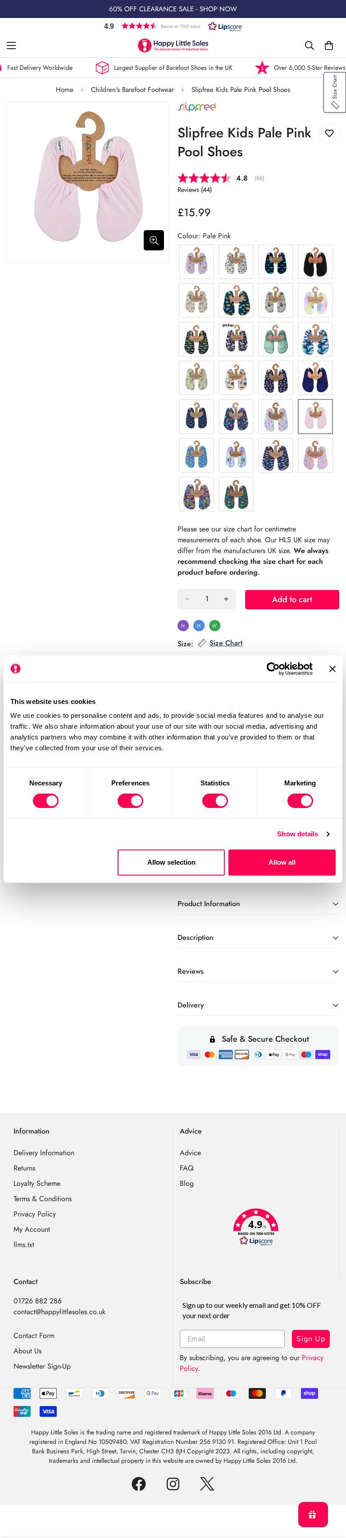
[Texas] (236, 494)
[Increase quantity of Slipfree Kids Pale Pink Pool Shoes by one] (226, 599)
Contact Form (34, 1335)
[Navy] (315, 378)
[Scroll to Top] (328, 1489)
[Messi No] (276, 378)
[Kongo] (236, 378)
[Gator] (196, 339)
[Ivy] (276, 339)
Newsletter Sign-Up (42, 1366)
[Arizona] (236, 262)
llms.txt (24, 1244)
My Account (32, 1229)
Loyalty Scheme (37, 1183)
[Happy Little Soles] (173, 45)
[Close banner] (332, 669)
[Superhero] (196, 494)
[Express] (276, 300)
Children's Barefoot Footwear (132, 90)
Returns (24, 1168)
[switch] (130, 801)
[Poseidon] (196, 455)
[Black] (315, 262)
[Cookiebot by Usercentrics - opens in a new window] (273, 669)
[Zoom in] (154, 240)
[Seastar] (236, 455)
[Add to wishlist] (329, 133)
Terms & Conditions (43, 1198)
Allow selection (171, 862)
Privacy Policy (35, 1214)
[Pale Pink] (315, 417)
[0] (329, 45)
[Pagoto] (276, 417)
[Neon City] (196, 417)
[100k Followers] (173, 1484)
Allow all (282, 862)
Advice (190, 1153)
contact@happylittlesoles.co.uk (59, 1312)
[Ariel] (196, 262)
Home (64, 90)
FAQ (187, 1168)
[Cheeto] (196, 300)
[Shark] (276, 455)
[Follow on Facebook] (139, 1484)
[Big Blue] (276, 262)
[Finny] (315, 300)
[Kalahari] (196, 378)
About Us (27, 1351)
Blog (187, 1183)
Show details (297, 834)
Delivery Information (44, 1153)
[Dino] (236, 300)
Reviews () (195, 189)
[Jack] (315, 339)
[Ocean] (236, 417)
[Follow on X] (207, 1484)
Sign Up (310, 1339)
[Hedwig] (236, 339)
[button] (173, 26)
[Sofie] (315, 455)
